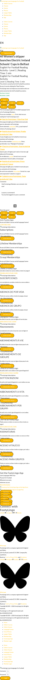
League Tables (8, 13)
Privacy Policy (14, 557)
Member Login (8, 641)
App (5, 17)
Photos (6, 10)
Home (5, 622)
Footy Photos (8, 631)
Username (3, 671)
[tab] (4, 103)
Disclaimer (23, 557)
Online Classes (8, 627)
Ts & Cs (7, 557)
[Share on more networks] (15, 205)
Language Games (9, 629)
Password (3, 674)
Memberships (7, 15)
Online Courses (8, 3)
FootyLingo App (8, 638)
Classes (6, 6)
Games (6, 8)
